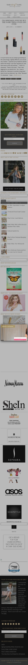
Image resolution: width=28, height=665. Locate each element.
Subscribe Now (20, 339)
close (2, 340)
